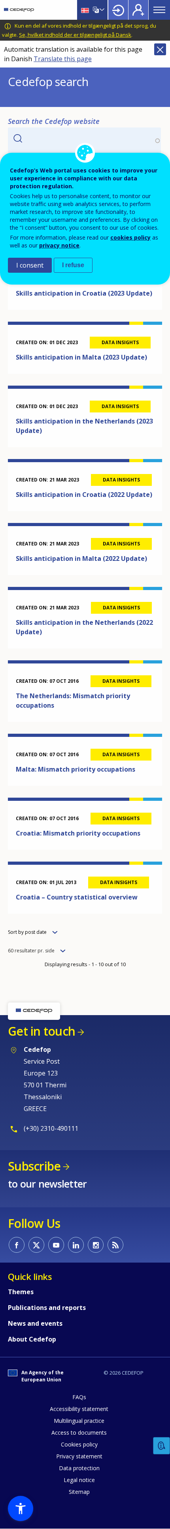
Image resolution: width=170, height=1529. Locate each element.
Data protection (79, 1468)
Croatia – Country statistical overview (77, 897)
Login (118, 10)
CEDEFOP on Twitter (36, 1245)
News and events (35, 1323)
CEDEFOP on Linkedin (76, 1245)
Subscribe (34, 1166)
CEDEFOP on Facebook (17, 1245)
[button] (20, 1508)
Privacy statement (79, 1456)
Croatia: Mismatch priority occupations (78, 833)
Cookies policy (79, 1444)
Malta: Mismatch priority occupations (75, 769)
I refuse (73, 265)
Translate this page (63, 58)
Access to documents (79, 1432)
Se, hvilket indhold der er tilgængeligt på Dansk (75, 34)
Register (138, 10)
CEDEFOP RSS (115, 1245)
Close (160, 49)
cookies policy (130, 237)
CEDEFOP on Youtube (56, 1245)
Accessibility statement (79, 1409)
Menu (159, 10)
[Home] (19, 10)
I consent (29, 265)
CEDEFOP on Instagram (96, 1245)
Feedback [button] (161, 1445)
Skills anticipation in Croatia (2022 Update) (84, 494)
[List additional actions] (101, 10)
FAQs (79, 1397)
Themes (21, 1291)
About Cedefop (32, 1339)
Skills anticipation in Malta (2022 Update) (81, 558)
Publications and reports (47, 1307)
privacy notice (59, 245)
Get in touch (41, 1031)
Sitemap (79, 1491)
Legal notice (79, 1480)
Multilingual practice (79, 1420)
